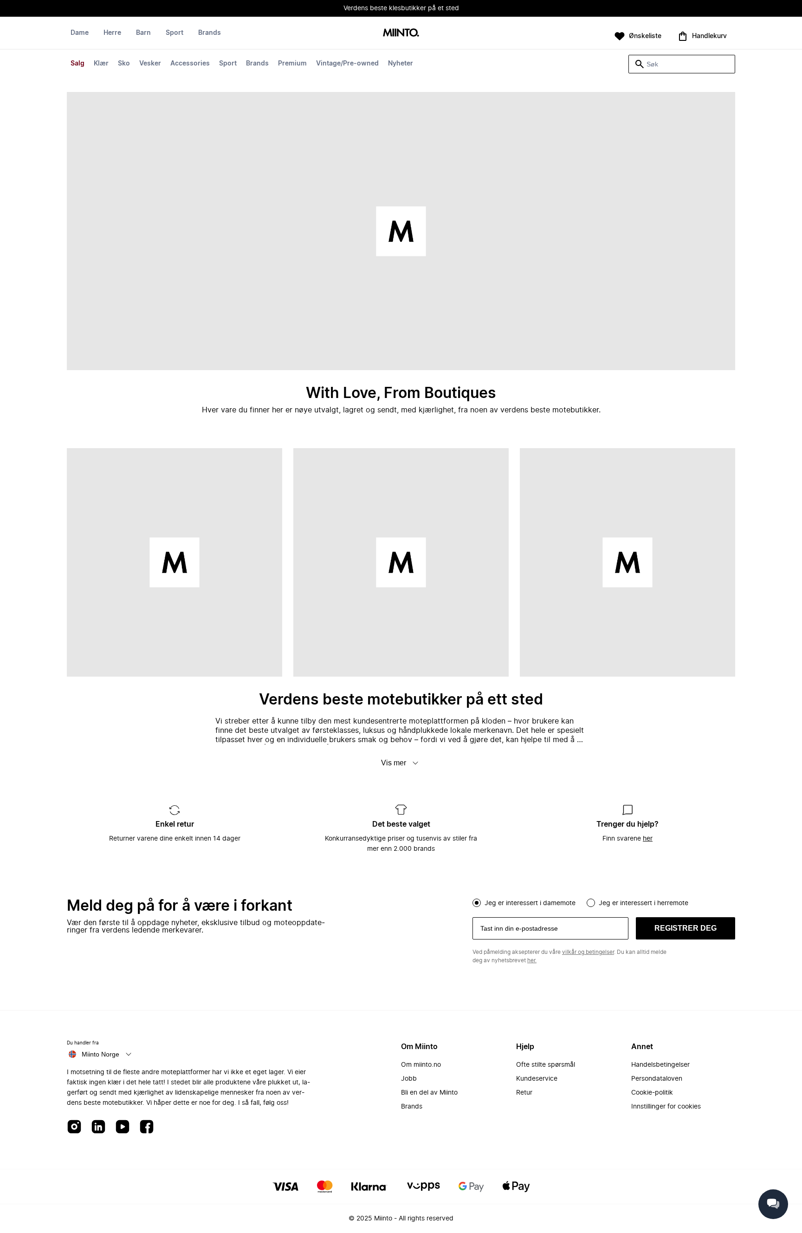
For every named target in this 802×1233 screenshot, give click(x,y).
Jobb (409, 1079)
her (648, 838)
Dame (80, 33)
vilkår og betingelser (588, 952)
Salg (77, 63)
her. (532, 960)
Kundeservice (536, 1079)
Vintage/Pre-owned (347, 63)
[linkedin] (98, 1127)
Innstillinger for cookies (666, 1106)
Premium (292, 63)
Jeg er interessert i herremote (643, 903)
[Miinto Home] (401, 33)
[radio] (476, 903)
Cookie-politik (652, 1092)
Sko (124, 63)
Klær (101, 63)
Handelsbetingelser (660, 1065)
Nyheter (400, 63)
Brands (257, 63)
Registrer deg (685, 928)
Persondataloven (656, 1079)
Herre (112, 33)
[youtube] (122, 1127)
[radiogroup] (603, 902)
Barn (143, 33)
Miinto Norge (100, 1054)
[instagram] (74, 1127)
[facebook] (146, 1127)
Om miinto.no (421, 1065)
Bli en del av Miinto (429, 1092)
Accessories (190, 63)
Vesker (150, 63)
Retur (524, 1092)
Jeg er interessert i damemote (530, 903)
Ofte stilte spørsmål (545, 1065)
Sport (228, 63)
